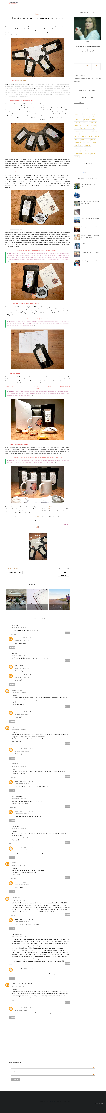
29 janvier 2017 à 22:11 (21, 1010)
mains (87, 139)
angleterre (78, 114)
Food (67, 4)
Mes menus (95, 142)
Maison (93, 139)
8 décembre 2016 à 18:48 (19, 766)
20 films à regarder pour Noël (89, 261)
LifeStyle (96, 136)
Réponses (13, 634)
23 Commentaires (64, 568)
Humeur (74, 4)
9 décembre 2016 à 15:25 (19, 828)
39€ (50, 508)
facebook (96, 68)
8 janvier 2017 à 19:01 (18, 986)
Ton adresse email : (52, 1065)
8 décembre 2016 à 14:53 (19, 729)
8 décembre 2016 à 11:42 (22, 640)
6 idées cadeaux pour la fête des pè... (58, 607)
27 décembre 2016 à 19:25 (22, 921)
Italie (90, 136)
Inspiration (84, 136)
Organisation (78, 148)
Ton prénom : (52, 1072)
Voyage (47, 4)
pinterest (78, 68)
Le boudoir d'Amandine (22, 984)
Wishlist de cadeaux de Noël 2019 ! (36, 607)
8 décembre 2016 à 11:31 (22, 668)
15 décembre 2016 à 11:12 (19, 936)
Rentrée (84, 151)
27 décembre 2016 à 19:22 (22, 783)
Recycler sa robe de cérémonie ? (90, 218)
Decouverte (84, 128)
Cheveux (85, 122)
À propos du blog (78, 81)
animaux (85, 114)
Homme (77, 136)
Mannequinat (78, 142)
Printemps (93, 148)
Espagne (84, 131)
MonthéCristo (50, 506)
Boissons (94, 119)
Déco (40, 4)
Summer (87, 153)
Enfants (92, 128)
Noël (81, 145)
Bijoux (76, 119)
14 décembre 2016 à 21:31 (19, 900)
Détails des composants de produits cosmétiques (87, 78)
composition (93, 122)
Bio (80, 4)
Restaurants (91, 151)
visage (93, 153)
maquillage (87, 142)
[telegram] (10, 568)
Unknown (19, 665)
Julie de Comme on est (25, 638)
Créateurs (93, 125)
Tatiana (15, 727)
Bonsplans (78, 122)
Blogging (86, 119)
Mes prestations (78, 84)
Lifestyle (33, 4)
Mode (61, 4)
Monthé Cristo (21, 80)
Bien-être (92, 117)
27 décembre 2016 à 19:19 (22, 714)
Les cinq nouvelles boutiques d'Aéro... (14, 607)
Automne (38, 14)
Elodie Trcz (17, 690)
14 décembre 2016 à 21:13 (19, 865)
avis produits (78, 117)
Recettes (77, 151)
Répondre (67, 633)
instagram (87, 68)
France (77, 134)
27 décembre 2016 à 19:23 (22, 850)
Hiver (96, 134)
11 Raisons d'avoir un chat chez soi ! (90, 252)
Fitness (91, 131)
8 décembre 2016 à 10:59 (19, 627)
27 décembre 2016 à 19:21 (22, 751)
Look (82, 139)
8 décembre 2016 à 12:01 (19, 692)
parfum (86, 148)
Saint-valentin (79, 153)
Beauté (54, 4)
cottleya (15, 863)
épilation (77, 131)
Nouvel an (87, 145)
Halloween (90, 134)
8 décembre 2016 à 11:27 (19, 655)
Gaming (83, 134)
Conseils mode (78, 125)
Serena (15, 764)
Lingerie (77, 139)
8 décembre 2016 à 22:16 (19, 798)
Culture (77, 128)
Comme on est (51, 1101)
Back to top (99, 1103)
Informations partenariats (80, 75)
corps (86, 125)
